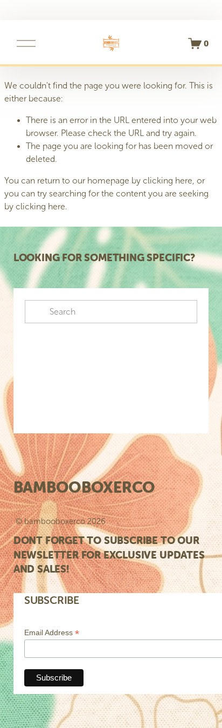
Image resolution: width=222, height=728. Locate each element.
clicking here (167, 180)
